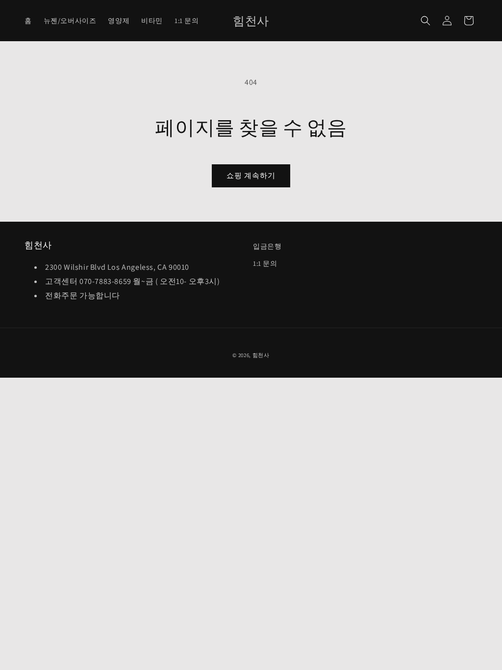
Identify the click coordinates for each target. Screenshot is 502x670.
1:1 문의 (265, 263)
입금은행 (267, 246)
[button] (425, 20)
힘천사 (261, 355)
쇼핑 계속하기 (251, 175)
